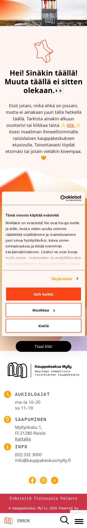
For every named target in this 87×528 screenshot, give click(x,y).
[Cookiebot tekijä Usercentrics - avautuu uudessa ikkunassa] (61, 198)
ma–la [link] (27, 402)
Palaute (68, 498)
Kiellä (43, 325)
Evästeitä (20, 498)
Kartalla (23, 439)
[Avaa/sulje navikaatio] (79, 521)
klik (71, 125)
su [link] (24, 408)
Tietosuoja (46, 498)
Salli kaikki (43, 294)
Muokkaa (40, 309)
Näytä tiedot (61, 278)
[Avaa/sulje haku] (66, 520)
